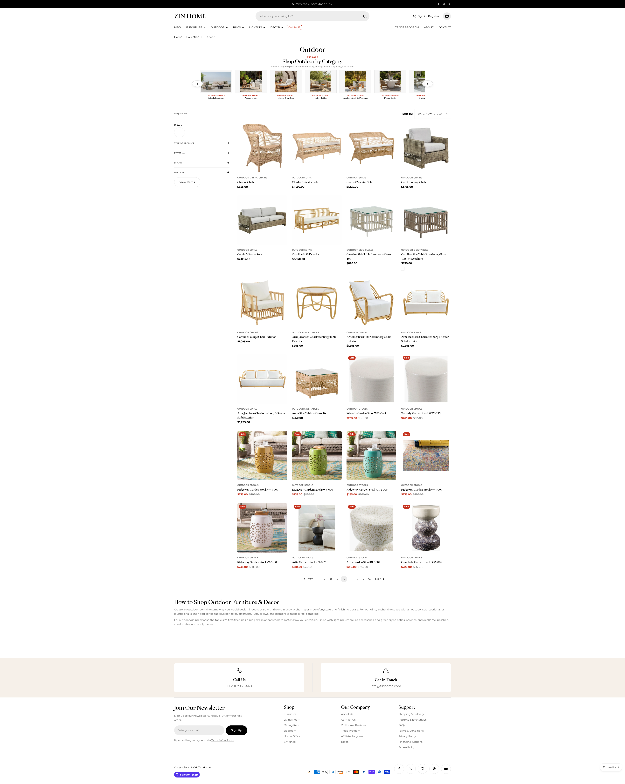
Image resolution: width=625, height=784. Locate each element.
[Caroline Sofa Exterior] (317, 220)
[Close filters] (179, 132)
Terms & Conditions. (222, 740)
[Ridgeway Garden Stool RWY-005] (371, 455)
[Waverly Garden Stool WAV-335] (426, 379)
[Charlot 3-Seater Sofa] (317, 148)
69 (370, 578)
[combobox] (312, 16)
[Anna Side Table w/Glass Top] (317, 379)
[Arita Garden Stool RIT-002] (317, 528)
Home (178, 37)
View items (187, 182)
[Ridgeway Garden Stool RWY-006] (317, 455)
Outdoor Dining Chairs (252, 177)
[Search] (365, 16)
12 (357, 578)
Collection (192, 37)
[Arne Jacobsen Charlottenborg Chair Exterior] (371, 303)
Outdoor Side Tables (360, 250)
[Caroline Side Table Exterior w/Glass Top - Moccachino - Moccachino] (402, 268)
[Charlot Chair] (262, 148)
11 (350, 578)
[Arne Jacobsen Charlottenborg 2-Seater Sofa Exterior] (426, 303)
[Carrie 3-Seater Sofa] (262, 220)
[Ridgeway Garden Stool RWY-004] (426, 455)
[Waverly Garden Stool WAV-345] (371, 379)
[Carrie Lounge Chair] (426, 148)
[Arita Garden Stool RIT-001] (371, 528)
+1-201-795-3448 (239, 686)
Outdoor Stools (357, 409)
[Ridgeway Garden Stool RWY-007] (262, 455)
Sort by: (408, 113)
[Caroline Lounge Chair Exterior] (262, 303)
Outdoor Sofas (302, 177)
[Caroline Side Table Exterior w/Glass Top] (371, 220)
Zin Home (190, 16)
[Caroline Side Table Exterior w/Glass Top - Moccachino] (426, 220)
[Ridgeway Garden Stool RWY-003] (262, 528)
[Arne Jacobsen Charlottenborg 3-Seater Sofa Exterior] (262, 379)
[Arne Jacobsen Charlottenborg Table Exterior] (317, 303)
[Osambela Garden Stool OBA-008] (426, 528)
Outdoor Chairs (411, 177)
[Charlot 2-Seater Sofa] (371, 148)
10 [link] (343, 578)
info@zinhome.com (386, 686)
